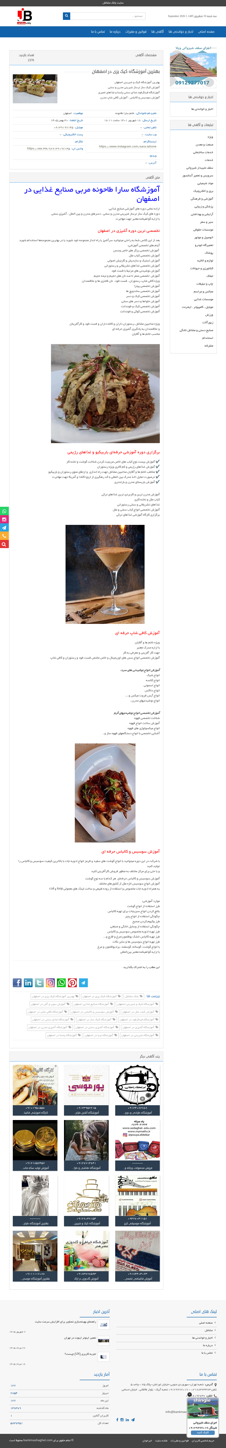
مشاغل (209, 1330)
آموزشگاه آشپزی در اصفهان (138, 1027)
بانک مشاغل (132, 996)
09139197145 (63, 127)
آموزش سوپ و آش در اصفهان (48, 1004)
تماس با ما (98, 32)
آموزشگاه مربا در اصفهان (99, 1035)
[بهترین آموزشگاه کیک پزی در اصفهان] (35, 89)
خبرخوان (147, 1440)
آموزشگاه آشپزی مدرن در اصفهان (48, 1027)
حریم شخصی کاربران (203, 1440)
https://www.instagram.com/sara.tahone (127, 147)
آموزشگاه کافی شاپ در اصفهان (46, 1012)
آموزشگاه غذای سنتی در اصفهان (51, 1019)
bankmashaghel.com (38, 1440)
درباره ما (115, 32)
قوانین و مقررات (136, 32)
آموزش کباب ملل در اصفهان (138, 1012)
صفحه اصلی (206, 32)
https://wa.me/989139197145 (48, 149)
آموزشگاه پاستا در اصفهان (62, 1035)
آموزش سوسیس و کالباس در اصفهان (93, 1012)
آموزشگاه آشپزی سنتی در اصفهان (95, 1027)
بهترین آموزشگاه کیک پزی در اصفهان (53, 996)
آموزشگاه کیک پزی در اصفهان (100, 996)
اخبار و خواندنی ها (181, 32)
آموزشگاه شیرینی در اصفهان (138, 1035)
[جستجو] (66, 16)
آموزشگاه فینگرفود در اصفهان (137, 1019)
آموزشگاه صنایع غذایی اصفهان (92, 1004)
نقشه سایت (161, 1440)
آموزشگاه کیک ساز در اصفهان (94, 1019)
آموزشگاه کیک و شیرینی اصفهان (136, 1004)
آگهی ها (157, 32)
